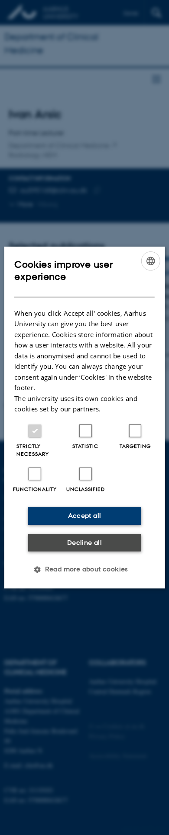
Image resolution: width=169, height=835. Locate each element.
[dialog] (84, 417)
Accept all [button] (84, 515)
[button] (84, 569)
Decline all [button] (84, 542)
